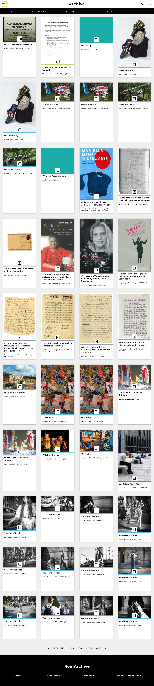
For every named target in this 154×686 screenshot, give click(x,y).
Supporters (54, 675)
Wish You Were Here (14, 392)
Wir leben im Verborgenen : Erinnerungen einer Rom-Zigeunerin (95, 278)
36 (90, 648)
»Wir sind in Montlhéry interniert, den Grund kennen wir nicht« (95, 349)
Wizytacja (86, 454)
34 (80, 648)
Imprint (89, 675)
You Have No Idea (13, 533)
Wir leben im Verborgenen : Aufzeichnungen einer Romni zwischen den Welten (57, 277)
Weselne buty (126, 70)
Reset (109, 11)
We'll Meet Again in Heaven (18, 45)
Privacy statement (129, 675)
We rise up (86, 45)
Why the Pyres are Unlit (54, 176)
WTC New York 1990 (129, 484)
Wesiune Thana (50, 104)
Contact (18, 675)
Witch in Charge (50, 455)
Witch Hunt (48, 417)
